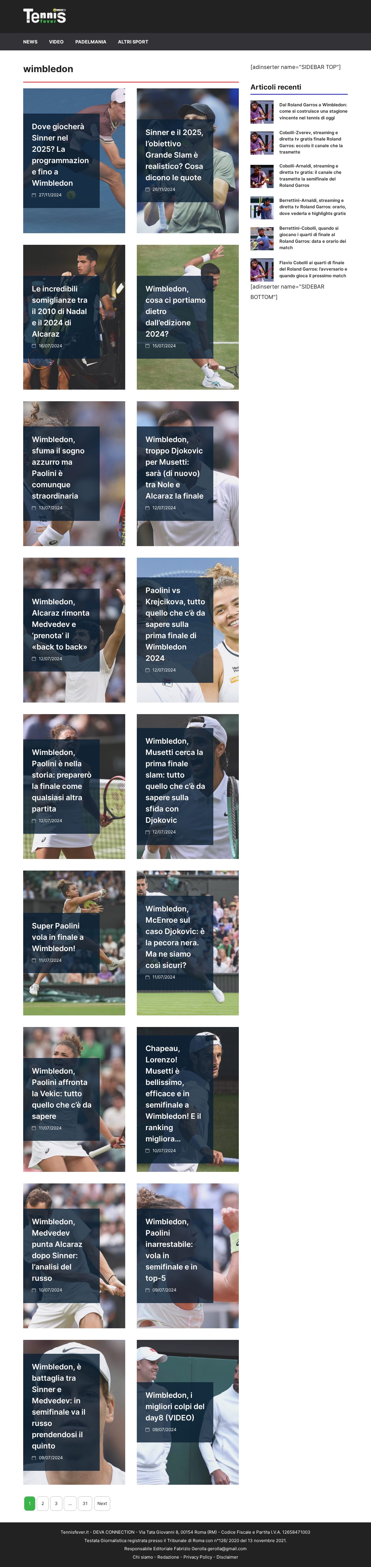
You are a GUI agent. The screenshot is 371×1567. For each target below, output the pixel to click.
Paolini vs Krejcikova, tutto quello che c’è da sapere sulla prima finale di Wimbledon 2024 (175, 624)
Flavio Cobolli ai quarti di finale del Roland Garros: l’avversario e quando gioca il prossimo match (313, 269)
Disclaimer (227, 1557)
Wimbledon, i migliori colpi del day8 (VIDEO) (175, 1406)
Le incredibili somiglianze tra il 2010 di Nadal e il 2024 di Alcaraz (60, 311)
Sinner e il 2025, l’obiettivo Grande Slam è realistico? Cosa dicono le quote (174, 155)
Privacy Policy (197, 1557)
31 (85, 1503)
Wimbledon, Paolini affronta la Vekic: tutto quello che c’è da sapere (62, 1093)
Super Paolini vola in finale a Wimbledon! (58, 937)
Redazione (168, 1557)
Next (102, 1503)
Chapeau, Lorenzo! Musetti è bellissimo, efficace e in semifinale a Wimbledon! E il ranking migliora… (173, 1093)
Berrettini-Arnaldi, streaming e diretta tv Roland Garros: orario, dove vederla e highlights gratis (312, 207)
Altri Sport (133, 42)
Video (56, 42)
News (30, 42)
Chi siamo (143, 1557)
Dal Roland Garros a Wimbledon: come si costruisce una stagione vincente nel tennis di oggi (313, 111)
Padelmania (90, 42)
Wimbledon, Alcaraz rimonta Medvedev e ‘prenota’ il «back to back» (61, 624)
